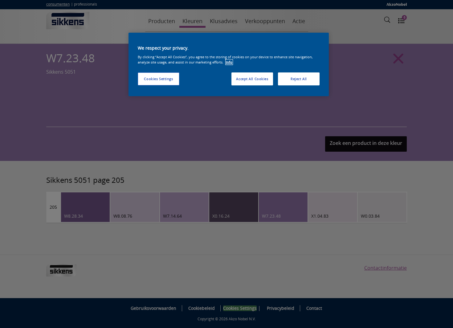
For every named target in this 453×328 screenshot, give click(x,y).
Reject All (299, 78)
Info (229, 62)
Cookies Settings (158, 78)
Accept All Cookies (252, 78)
